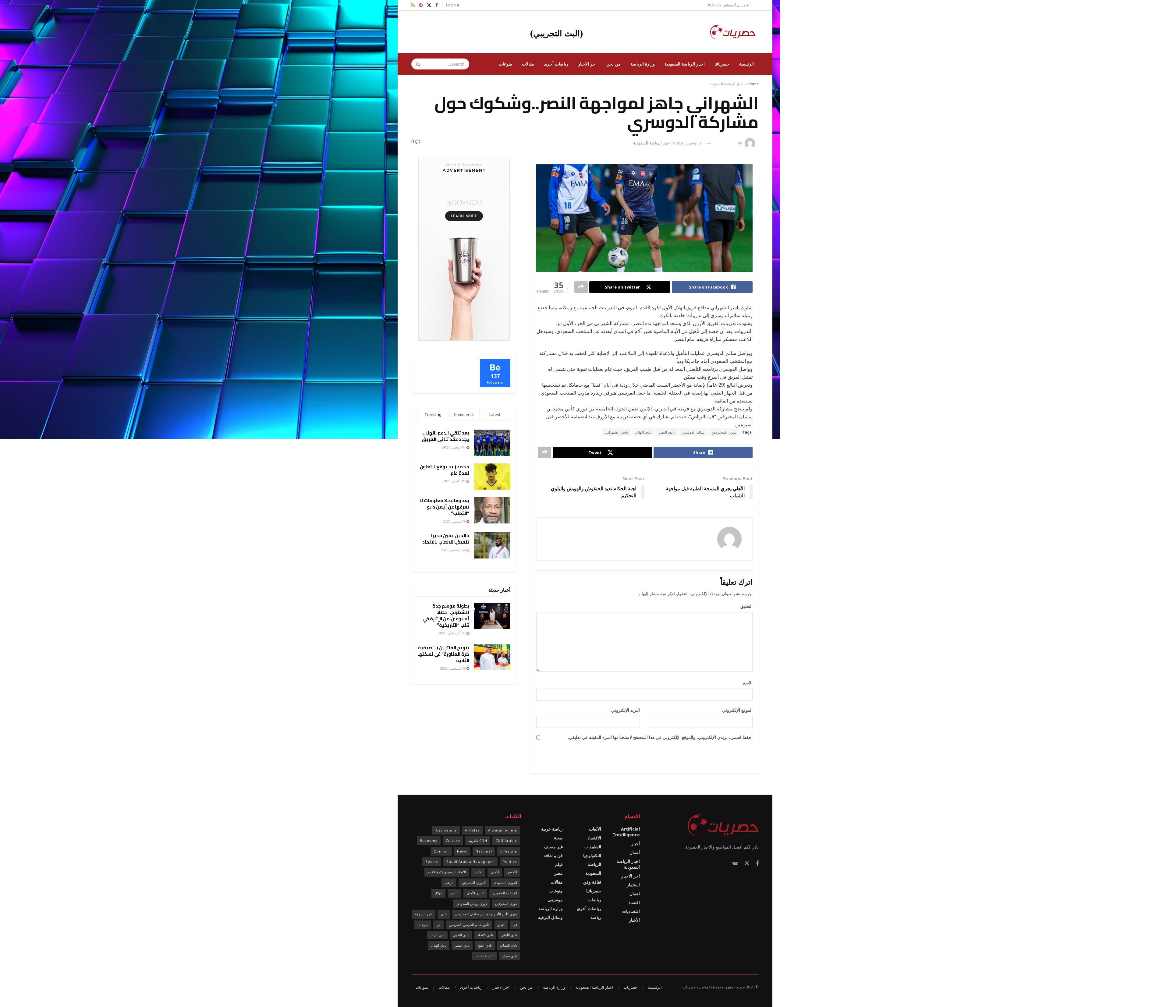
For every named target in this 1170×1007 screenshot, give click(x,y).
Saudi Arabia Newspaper (470, 861)
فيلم (559, 864)
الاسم (745, 683)
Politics (510, 861)
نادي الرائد (437, 935)
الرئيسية (746, 64)
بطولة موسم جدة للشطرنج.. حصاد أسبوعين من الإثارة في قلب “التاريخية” (446, 615)
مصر (558, 873)
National (484, 851)
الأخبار (634, 920)
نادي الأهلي (509, 935)
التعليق (744, 606)
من (438, 924)
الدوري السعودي (505, 882)
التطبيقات (592, 846)
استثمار (633, 885)
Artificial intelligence (626, 832)
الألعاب (595, 829)
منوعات (505, 64)
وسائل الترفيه (550, 917)
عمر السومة (423, 914)
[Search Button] (416, 64)
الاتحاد (478, 872)
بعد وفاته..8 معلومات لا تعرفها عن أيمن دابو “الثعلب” (444, 507)
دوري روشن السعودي (471, 903)
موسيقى (555, 899)
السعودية (593, 873)
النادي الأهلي (475, 893)
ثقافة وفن (592, 882)
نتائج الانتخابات (484, 956)
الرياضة (594, 864)
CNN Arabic (506, 840)
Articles (472, 830)
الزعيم (449, 882)
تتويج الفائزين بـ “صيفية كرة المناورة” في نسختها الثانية (443, 654)
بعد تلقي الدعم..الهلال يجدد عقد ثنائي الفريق (445, 436)
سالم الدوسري (693, 432)
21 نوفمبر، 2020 (689, 143)
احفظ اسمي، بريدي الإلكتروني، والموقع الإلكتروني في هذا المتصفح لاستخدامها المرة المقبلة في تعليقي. (660, 737)
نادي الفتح (485, 945)
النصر (454, 893)
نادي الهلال (643, 432)
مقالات (528, 64)
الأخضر (512, 872)
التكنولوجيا (592, 855)
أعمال (634, 852)
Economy (429, 840)
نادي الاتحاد (485, 935)
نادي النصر (666, 432)
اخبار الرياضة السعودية (685, 64)
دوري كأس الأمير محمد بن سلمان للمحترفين (486, 914)
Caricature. (446, 830)
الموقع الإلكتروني (737, 710)
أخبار (635, 843)
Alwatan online (502, 830)
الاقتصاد (594, 838)
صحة (558, 838)
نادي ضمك (509, 956)
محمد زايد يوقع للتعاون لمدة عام (444, 469)
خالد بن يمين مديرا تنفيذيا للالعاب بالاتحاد (445, 538)
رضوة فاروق (727, 143)
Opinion (441, 851)
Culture (453, 840)
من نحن (613, 64)
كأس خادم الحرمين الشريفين (469, 924)
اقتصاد (634, 902)
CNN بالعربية (477, 840)
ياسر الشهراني (616, 432)
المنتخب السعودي (504, 893)
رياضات (594, 899)
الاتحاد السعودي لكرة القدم (446, 872)
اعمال (634, 893)
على (444, 914)
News (462, 851)
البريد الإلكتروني (623, 710)
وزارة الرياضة (642, 64)
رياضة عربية (552, 829)
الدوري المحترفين (474, 882)
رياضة (595, 917)
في (515, 924)
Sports (431, 861)
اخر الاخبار (587, 64)
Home (753, 84)
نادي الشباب (508, 945)
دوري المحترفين (723, 432)
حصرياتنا (721, 64)
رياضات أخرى (556, 64)
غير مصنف (553, 846)
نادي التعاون (461, 935)
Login (451, 5)
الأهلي (495, 872)
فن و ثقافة (553, 855)
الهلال (438, 893)
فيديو (501, 924)
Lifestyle (508, 851)
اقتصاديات (631, 911)
